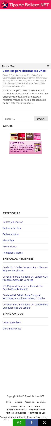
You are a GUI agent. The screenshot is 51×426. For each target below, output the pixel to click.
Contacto (41, 401)
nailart (42, 83)
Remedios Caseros (13, 252)
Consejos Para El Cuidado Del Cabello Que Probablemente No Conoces (25, 278)
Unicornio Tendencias (16, 409)
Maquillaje (8, 240)
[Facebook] (32, 422)
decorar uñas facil (18, 80)
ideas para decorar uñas (19, 83)
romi (7, 75)
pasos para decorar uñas (14, 86)
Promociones (10, 246)
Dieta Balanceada (12, 328)
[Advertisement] (25, 37)
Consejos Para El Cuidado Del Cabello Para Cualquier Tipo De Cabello (25, 306)
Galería (18, 401)
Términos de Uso (37, 412)
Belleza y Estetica (12, 228)
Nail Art (34, 83)
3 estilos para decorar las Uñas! (24, 71)
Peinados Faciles (37, 409)
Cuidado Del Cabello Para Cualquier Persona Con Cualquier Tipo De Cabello (24, 297)
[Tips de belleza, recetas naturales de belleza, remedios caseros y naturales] (25, 8)
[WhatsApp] (19, 422)
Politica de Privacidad (16, 412)
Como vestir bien (12, 322)
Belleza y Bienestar (13, 222)
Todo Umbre (34, 406)
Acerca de (29, 401)
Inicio (8, 401)
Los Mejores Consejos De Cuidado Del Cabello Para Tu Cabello (23, 287)
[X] (44, 422)
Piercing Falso (18, 406)
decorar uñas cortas (26, 78)
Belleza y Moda (11, 234)
